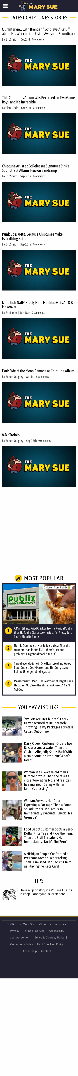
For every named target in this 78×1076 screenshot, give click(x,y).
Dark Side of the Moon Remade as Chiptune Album (38, 371)
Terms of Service (34, 930)
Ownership (30, 951)
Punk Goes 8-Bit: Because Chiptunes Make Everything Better (32, 236)
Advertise (61, 924)
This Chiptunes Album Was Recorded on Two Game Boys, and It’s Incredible (38, 99)
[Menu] (5, 6)
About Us (45, 924)
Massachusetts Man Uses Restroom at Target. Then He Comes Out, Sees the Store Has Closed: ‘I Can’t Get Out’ (43, 685)
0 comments (38, 39)
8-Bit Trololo (11, 435)
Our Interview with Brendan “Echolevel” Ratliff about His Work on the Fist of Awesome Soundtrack (38, 31)
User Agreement (20, 937)
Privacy (14, 930)
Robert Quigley (14, 376)
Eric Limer (11, 312)
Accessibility (56, 930)
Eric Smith (11, 39)
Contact (46, 951)
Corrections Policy (21, 944)
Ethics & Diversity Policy (49, 937)
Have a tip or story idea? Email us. (44, 890)
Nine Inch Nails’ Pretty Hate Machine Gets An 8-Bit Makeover (38, 304)
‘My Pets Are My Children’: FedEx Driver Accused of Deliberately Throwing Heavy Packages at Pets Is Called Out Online (48, 725)
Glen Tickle (11, 108)
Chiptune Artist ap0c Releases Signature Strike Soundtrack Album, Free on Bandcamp (35, 168)
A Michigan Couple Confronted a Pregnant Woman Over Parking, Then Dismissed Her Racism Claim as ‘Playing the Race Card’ (47, 859)
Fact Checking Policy (50, 944)
